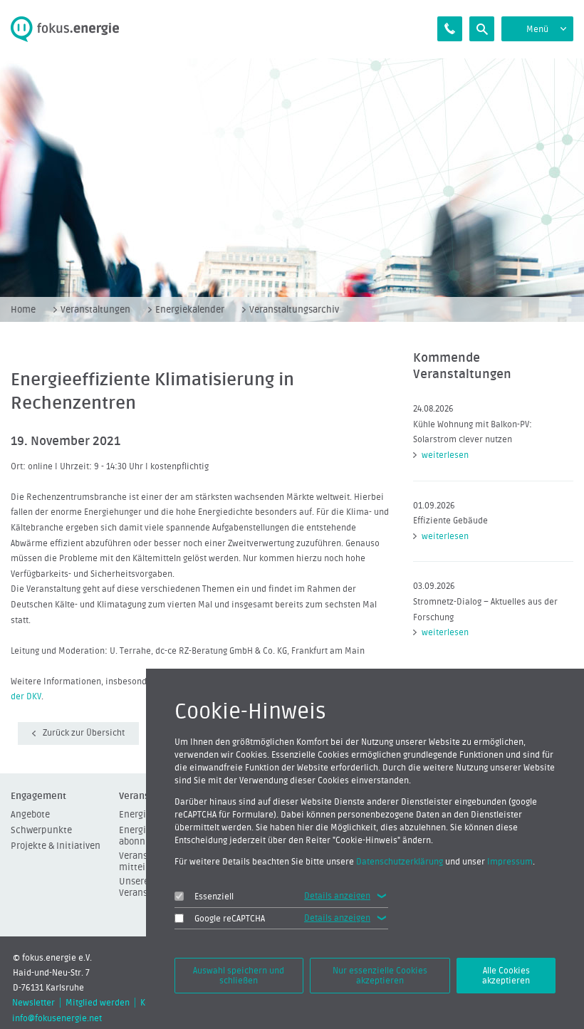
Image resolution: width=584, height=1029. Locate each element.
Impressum (510, 862)
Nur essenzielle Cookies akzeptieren (380, 976)
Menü (537, 29)
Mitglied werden (98, 1003)
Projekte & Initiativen (55, 845)
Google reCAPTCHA (229, 919)
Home (23, 309)
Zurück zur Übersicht (84, 733)
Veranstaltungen (95, 309)
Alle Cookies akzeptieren (506, 976)
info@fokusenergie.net (57, 1018)
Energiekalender (189, 309)
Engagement (38, 796)
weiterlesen (445, 455)
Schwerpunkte (41, 830)
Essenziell (214, 897)
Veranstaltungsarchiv (294, 309)
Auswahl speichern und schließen (238, 976)
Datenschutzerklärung (399, 862)
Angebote (30, 814)
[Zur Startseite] (73, 29)
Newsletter (33, 1003)
